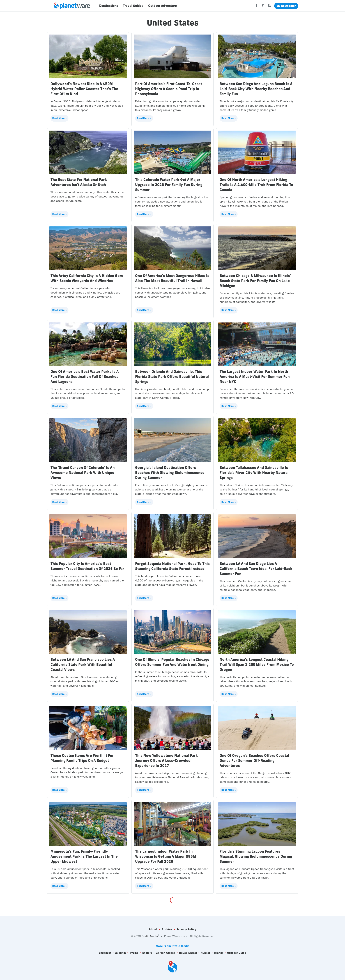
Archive (167, 929)
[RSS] (269, 7)
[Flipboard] (262, 7)
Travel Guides (133, 6)
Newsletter (288, 6)
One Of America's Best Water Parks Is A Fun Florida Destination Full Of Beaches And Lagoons (84, 376)
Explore (147, 952)
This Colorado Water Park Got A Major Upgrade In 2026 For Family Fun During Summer (168, 184)
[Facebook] (256, 7)
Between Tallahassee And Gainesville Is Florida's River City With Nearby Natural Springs (254, 472)
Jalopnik (120, 952)
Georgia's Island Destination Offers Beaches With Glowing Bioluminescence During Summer (169, 472)
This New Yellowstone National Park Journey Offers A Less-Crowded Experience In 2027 (166, 760)
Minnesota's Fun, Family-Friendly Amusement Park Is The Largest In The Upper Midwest (84, 856)
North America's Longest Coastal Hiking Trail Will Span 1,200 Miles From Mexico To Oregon (257, 664)
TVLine (134, 952)
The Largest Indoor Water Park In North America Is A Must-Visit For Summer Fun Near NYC (255, 376)
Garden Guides (165, 952)
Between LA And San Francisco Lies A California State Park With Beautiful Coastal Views (82, 664)
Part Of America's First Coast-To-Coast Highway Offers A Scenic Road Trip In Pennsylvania (168, 88)
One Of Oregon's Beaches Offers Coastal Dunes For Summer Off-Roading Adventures (254, 760)
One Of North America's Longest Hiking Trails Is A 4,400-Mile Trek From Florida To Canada (256, 184)
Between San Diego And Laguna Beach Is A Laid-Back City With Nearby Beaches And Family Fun (256, 88)
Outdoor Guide (236, 952)
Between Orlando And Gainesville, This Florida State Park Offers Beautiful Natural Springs (172, 376)
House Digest (188, 952)
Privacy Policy (186, 929)
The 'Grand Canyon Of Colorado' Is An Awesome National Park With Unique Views (82, 472)
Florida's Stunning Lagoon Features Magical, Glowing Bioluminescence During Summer (256, 856)
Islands (219, 952)
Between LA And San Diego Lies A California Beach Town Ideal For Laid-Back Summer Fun (256, 568)
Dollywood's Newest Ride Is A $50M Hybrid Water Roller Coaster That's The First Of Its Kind (84, 88)
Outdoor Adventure (162, 6)
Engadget (105, 952)
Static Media (150, 936)
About (153, 929)
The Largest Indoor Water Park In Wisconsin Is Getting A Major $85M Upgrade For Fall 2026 (165, 856)
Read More (58, 118)
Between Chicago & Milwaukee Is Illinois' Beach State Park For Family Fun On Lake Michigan (255, 280)
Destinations (108, 6)
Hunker (205, 952)
